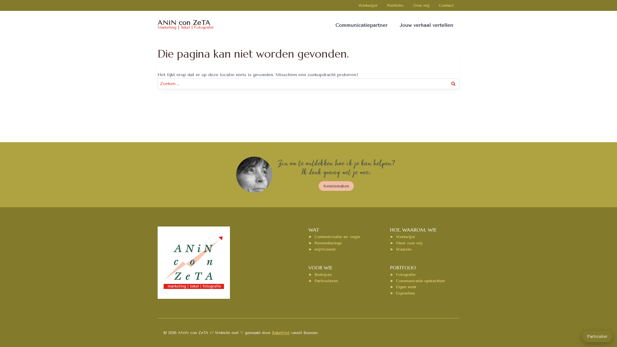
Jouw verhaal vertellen (426, 25)
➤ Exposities (402, 293)
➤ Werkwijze (402, 236)
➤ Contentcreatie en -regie (334, 236)
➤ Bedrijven (320, 274)
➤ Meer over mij (406, 243)
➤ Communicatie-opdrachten (417, 281)
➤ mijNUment (321, 249)
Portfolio (395, 5)
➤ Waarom (401, 249)
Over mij (421, 5)
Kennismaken (336, 186)
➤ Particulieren (323, 281)
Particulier (597, 336)
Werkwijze (367, 5)
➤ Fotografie (403, 274)
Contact (446, 5)
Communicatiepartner (361, 25)
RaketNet (280, 332)
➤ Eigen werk (403, 287)
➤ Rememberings (325, 243)
